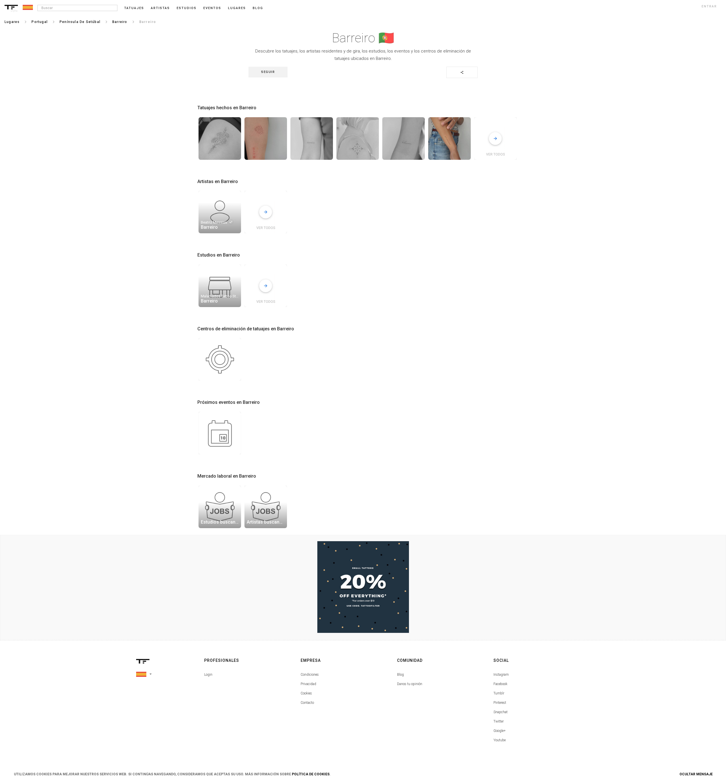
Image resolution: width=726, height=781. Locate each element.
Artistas (160, 8)
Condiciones (310, 675)
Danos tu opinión (409, 684)
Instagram (501, 675)
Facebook (500, 684)
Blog (400, 675)
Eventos (212, 8)
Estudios (187, 8)
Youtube (499, 740)
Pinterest (499, 703)
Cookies (306, 693)
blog (258, 8)
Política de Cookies (311, 774)
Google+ (499, 731)
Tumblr (498, 693)
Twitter (498, 721)
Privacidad (308, 684)
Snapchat (500, 712)
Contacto (307, 703)
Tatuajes (134, 8)
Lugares (237, 8)
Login (208, 675)
